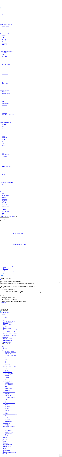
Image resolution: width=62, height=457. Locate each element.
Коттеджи (4, 267)
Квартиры (3, 14)
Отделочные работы (5, 448)
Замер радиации (4, 91)
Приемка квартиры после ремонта (6, 93)
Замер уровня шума (4, 203)
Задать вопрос (2, 279)
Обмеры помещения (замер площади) (6, 92)
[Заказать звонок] (0, 345)
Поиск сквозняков (4, 104)
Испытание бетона (4, 202)
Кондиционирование (4, 52)
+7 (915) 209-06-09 (2, 11)
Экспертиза (3, 15)
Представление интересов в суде (7, 328)
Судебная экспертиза (4, 200)
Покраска (3, 142)
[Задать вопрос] (1, 345)
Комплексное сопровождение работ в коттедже (9, 331)
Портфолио (4, 447)
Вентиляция (3, 55)
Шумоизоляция (3, 35)
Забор (2, 128)
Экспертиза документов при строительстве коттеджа (6, 182)
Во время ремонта (4, 73)
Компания (3, 13)
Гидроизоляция (3, 139)
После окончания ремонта (5, 74)
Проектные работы (7, 394)
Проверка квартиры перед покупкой (4, 90)
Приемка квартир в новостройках (6, 64)
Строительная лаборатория (5, 337)
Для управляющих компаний (5, 103)
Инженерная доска (7, 363)
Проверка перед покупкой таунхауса (6, 166)
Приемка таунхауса (7, 425)
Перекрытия (3, 126)
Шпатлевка (6, 359)
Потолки (3, 38)
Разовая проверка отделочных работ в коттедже (9, 332)
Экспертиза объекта (4, 198)
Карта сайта (3, 314)
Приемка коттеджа (4, 174)
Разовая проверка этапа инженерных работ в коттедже (10, 333)
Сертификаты (5, 317)
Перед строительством (4, 113)
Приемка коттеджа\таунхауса (6, 334)
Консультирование (2, 71)
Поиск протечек (4, 197)
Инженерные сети (4, 209)
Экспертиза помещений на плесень (7, 338)
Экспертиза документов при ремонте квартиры (10, 378)
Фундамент (6, 399)
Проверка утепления (4, 105)
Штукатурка (3, 37)
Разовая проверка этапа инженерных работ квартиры (6, 51)
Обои (5, 361)
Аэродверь (3, 101)
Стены (2, 125)
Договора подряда (4, 183)
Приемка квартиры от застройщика (7, 322)
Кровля (5, 401)
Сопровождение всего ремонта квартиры (7, 25)
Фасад (2, 127)
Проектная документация (5, 83)
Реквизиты (4, 318)
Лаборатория (3, 16)
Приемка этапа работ (4, 123)
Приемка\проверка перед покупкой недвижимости (9, 452)
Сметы (2, 82)
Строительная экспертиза (5, 326)
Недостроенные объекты (5, 165)
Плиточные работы (4, 40)
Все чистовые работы (4, 43)
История (3, 213)
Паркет (2, 41)
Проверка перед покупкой (8, 420)
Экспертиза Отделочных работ (5, 26)
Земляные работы (4, 124)
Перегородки (3, 145)
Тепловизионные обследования (5, 211)
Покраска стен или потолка (5, 39)
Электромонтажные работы (5, 210)
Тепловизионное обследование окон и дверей (7, 196)
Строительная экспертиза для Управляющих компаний (10, 329)
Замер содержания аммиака (5, 204)
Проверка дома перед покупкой (8, 421)
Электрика (3, 153)
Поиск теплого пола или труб (5, 195)
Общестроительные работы (5, 44)
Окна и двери (3, 102)
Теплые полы (3, 155)
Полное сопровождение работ (7, 450)
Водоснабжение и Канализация (5, 154)
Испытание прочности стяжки (5, 206)
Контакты (3, 17)
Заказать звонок (7, 11)
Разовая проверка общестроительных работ (5, 122)
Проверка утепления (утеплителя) (7, 268)
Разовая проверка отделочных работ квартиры (6, 33)
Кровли (4, 270)
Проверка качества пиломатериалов (7, 342)
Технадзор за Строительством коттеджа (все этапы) (8, 114)
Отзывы (3, 214)
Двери (2, 42)
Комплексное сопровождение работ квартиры (6, 24)
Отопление (3, 54)
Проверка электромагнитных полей (7, 340)
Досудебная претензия (4, 199)
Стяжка (5, 357)
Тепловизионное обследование (4, 191)
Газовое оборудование (4, 56)
